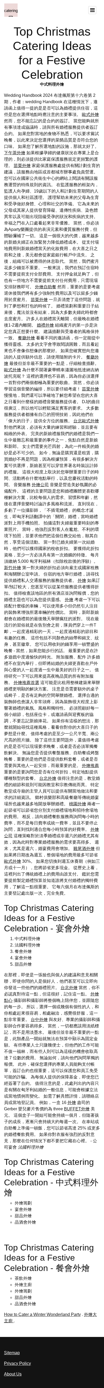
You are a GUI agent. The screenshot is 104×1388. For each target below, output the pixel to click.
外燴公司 (40, 484)
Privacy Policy (17, 1363)
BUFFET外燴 (77, 1109)
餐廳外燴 (26, 338)
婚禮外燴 (45, 325)
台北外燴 (47, 778)
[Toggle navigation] (92, 10)
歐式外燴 (90, 114)
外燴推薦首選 (26, 682)
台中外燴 (39, 1019)
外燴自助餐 (45, 287)
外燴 (82, 580)
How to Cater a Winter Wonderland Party (42, 1314)
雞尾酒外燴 (84, 848)
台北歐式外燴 (86, 421)
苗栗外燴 (22, 165)
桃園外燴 (77, 804)
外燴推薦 (90, 765)
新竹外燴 (12, 567)
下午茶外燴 (14, 153)
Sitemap (12, 1353)
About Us (13, 1374)
